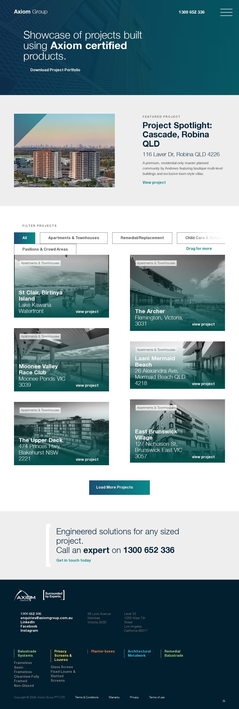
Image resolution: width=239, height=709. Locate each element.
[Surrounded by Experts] (57, 591)
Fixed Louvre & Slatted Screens (63, 676)
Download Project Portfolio (55, 70)
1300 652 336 (191, 12)
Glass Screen (62, 667)
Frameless (23, 663)
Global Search (212, 12)
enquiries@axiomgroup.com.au (47, 618)
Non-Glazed (24, 686)
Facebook (29, 626)
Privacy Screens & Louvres (63, 656)
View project (154, 182)
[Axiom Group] (28, 591)
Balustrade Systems (27, 653)
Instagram (29, 630)
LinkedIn (28, 622)
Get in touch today (73, 560)
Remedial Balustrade (174, 653)
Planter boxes (103, 651)
